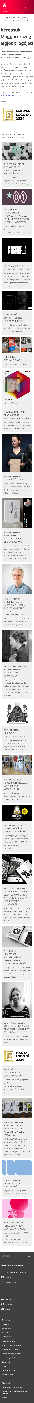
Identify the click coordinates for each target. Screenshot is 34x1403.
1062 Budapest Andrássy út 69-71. (16, 1272)
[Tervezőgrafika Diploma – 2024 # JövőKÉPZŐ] (17, 1178)
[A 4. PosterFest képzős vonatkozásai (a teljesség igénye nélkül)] (17, 779)
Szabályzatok (6, 1337)
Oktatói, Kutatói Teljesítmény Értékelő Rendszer (14, 1392)
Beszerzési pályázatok (9, 1358)
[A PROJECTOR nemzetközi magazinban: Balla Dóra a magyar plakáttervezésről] (17, 953)
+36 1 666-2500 (10, 1282)
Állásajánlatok (6, 1328)
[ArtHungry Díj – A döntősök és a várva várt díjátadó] (17, 828)
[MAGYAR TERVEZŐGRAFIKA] (17, 136)
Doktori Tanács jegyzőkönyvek (12, 1354)
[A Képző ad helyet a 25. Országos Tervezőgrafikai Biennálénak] (17, 165)
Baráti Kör (5, 1333)
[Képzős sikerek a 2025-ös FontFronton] (17, 264)
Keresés (29, 1258)
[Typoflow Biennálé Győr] (17, 352)
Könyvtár (5, 1398)
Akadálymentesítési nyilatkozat (12, 1387)
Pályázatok (5, 1324)
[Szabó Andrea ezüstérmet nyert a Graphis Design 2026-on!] (17, 530)
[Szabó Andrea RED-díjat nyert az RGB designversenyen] (17, 401)
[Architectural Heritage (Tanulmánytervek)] (17, 727)
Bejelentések (6, 1379)
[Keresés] (29, 1255)
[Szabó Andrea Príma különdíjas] (17, 465)
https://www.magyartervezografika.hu (14, 95)
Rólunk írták (6, 1383)
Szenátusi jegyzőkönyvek (10, 1349)
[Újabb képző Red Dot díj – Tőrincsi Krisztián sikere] (17, 313)
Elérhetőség (6, 1320)
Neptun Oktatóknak (8, 1370)
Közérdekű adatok (8, 1375)
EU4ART (4, 1366)
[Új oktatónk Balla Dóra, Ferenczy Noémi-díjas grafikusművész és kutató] (17, 1014)
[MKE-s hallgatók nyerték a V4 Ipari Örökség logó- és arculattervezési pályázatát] (17, 1128)
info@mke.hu (9, 1277)
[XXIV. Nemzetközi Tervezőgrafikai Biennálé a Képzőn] (17, 1222)
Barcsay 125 (6, 1362)
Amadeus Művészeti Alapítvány (12, 1345)
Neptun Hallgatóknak (9, 1341)
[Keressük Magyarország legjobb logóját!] (17, 1072)
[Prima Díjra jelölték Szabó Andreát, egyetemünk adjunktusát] (17, 664)
